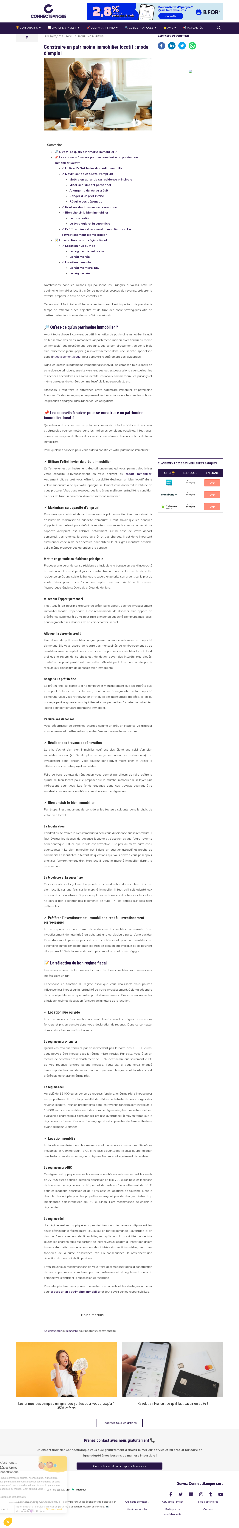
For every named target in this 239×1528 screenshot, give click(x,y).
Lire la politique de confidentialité (24, 1497)
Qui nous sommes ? (137, 1501)
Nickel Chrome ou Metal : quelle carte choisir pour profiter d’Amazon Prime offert (173, 1405)
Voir (66, 1370)
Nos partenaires (208, 1501)
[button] (48, 11)
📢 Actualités (193, 27)
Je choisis (43, 1509)
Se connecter (53, 1331)
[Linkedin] (172, 45)
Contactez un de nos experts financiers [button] (119, 1466)
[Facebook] (161, 45)
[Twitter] (182, 45)
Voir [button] (212, 483)
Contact (208, 1509)
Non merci (17, 1509)
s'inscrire (72, 1331)
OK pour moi (69, 1509)
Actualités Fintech (173, 1501)
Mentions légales (137, 1509)
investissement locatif (67, 356)
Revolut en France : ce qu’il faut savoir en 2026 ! (66, 1403)
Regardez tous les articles (120, 1423)
